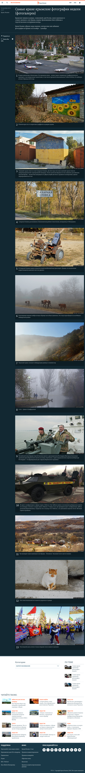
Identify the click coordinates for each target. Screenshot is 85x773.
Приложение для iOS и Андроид (10, 752)
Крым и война (44, 699)
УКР (70, 2)
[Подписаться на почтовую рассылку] (79, 749)
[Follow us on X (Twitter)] (48, 749)
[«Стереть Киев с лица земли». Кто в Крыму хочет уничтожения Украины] (34, 701)
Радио (3, 758)
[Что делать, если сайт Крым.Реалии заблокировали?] (61, 734)
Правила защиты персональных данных (31, 765)
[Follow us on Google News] (59, 749)
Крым (69, 723)
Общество (70, 699)
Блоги (13, 723)
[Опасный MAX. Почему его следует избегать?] (34, 734)
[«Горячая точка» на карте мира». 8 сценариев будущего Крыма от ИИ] (61, 725)
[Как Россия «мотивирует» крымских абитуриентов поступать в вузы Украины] (61, 701)
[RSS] (71, 749)
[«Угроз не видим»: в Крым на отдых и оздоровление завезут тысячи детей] (34, 725)
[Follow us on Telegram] (63, 749)
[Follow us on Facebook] (44, 749)
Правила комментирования (30, 752)
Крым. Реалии (5, 12)
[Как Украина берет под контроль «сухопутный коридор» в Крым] (6, 701)
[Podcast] (75, 749)
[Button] (5, 36)
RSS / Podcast (5, 761)
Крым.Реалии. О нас (28, 749)
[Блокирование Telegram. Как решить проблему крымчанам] (6, 734)
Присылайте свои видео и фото (10, 749)
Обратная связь (26, 758)
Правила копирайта (28, 755)
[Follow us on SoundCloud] (67, 749)
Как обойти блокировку (8, 765)
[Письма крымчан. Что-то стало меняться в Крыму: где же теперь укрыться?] (6, 725)
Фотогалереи (15, 3)
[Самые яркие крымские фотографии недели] (68, 667)
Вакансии (25, 761)
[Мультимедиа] (79, 3)
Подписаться (4, 755)
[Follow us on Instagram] (55, 749)
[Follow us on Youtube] (52, 749)
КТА (75, 2)
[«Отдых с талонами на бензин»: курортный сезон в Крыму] (34, 712)
